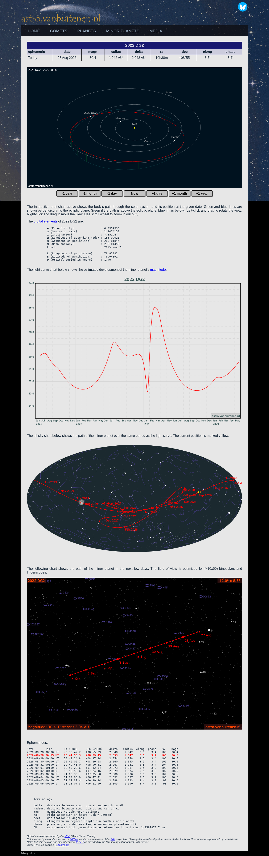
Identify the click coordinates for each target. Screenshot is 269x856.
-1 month (90, 193)
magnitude (158, 269)
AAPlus (74, 839)
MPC (67, 836)
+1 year (202, 193)
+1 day (157, 193)
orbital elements (45, 221)
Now (134, 193)
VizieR (80, 842)
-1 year (67, 193)
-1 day (112, 193)
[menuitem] (34, 31)
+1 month (179, 193)
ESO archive (62, 845)
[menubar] (95, 31)
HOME (34, 31)
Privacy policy (28, 853)
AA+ (113, 839)
